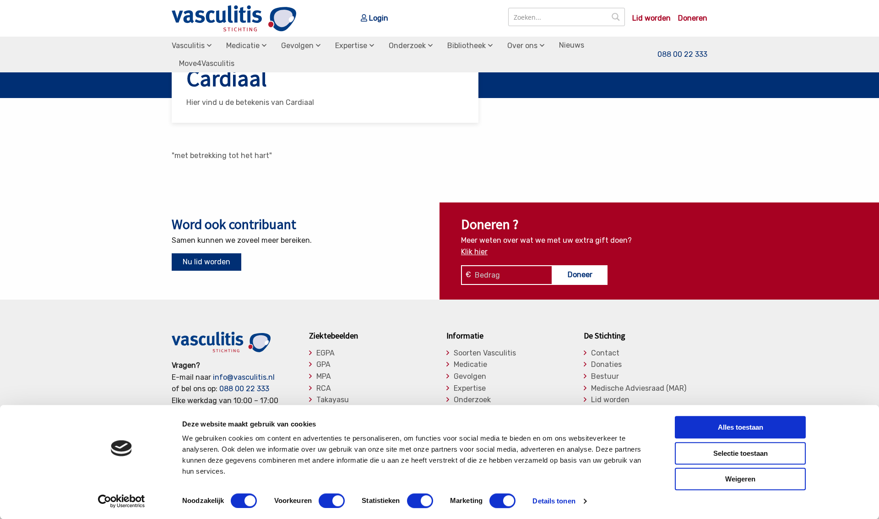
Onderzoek (407, 45)
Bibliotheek (466, 45)
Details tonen (553, 501)
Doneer (580, 274)
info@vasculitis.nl (244, 377)
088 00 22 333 (682, 54)
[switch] (332, 500)
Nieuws (571, 45)
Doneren (692, 18)
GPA (323, 364)
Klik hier (474, 251)
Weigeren (740, 479)
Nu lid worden (206, 261)
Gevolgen (297, 45)
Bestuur (605, 376)
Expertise (351, 45)
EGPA (325, 353)
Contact (605, 353)
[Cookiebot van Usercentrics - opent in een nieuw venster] (121, 501)
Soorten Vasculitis (485, 353)
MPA (323, 376)
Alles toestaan (740, 427)
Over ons (522, 45)
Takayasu (332, 400)
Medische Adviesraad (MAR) (638, 388)
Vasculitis (188, 45)
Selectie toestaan (740, 453)
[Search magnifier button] (615, 17)
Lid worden (651, 18)
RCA (323, 388)
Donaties (606, 364)
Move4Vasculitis (206, 63)
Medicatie (243, 45)
